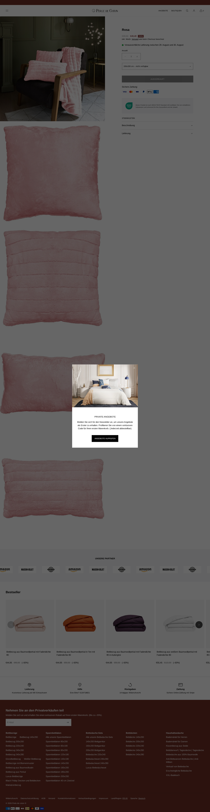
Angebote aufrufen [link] (105, 438)
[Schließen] (134, 368)
